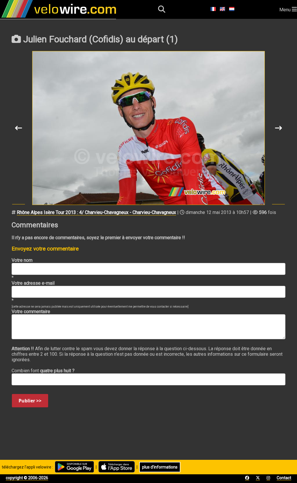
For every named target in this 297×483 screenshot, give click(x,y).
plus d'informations (160, 467)
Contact (284, 477)
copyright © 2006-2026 (27, 477)
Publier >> (30, 400)
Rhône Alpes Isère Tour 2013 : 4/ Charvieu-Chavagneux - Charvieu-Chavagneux (96, 212)
